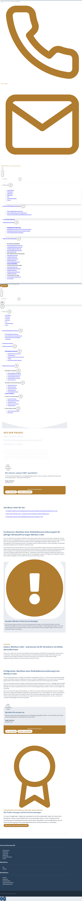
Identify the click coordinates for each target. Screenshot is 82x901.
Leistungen (10, 193)
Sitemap (4, 869)
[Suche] (19, 179)
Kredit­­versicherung (11, 260)
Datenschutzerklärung (8, 882)
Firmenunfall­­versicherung (13, 262)
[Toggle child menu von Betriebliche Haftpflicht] (18, 370)
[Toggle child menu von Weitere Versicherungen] (18, 238)
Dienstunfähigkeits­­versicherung (15, 211)
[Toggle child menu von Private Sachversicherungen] (20, 396)
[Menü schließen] (2, 307)
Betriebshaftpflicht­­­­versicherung (15, 245)
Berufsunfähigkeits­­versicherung (12, 206)
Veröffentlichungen (12, 198)
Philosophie (10, 192)
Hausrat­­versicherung (12, 267)
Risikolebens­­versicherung (14, 227)
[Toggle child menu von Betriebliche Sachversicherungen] (22, 383)
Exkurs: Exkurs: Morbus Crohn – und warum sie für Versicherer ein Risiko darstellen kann (27, 513)
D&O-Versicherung (11, 252)
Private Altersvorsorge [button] (10, 408)
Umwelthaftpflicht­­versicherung (14, 247)
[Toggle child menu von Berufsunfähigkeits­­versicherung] (23, 206)
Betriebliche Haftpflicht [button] (10, 370)
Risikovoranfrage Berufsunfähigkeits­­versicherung (19, 214)
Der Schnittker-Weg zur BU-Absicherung (17, 213)
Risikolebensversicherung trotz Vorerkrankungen (19, 229)
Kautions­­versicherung (12, 258)
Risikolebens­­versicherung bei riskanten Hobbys (18, 231)
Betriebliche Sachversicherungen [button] (12, 382)
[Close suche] (2, 173)
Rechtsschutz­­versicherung (13, 272)
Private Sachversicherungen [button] (11, 396)
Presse (8, 200)
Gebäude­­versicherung (12, 255)
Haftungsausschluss (7, 884)
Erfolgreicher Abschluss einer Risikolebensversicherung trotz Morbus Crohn (24, 516)
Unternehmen (10, 190)
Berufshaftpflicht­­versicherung (14, 250)
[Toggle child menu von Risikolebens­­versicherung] (19, 351)
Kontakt (4, 877)
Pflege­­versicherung (12, 270)
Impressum (5, 879)
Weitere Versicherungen (9, 238)
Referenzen (10, 195)
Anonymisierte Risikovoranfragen (15, 232)
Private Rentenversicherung (14, 277)
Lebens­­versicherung (8, 222)
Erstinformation (6, 880)
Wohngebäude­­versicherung (14, 268)
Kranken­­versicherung (9, 219)
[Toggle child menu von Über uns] (10, 185)
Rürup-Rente (10, 278)
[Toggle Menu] (2, 303)
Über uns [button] (5, 185)
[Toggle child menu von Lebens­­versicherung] (16, 222)
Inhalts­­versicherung (12, 257)
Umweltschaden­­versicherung (14, 248)
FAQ (8, 197)
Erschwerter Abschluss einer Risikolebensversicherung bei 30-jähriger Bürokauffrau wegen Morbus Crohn (32, 511)
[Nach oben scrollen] (1, 899)
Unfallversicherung (11, 273)
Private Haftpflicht (12, 263)
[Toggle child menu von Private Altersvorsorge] (18, 408)
